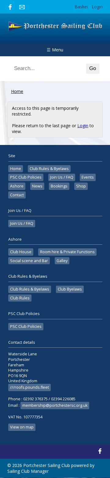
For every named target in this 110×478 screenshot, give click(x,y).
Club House (20, 251)
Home (17, 91)
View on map (22, 427)
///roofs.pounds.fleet (29, 387)
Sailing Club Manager (28, 471)
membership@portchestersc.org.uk (54, 405)
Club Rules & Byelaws (49, 168)
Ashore (17, 186)
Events (88, 177)
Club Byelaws (70, 289)
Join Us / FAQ (61, 177)
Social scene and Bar (29, 260)
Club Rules (20, 298)
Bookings (59, 186)
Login (97, 6)
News (37, 186)
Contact (17, 195)
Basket (81, 6)
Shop (81, 186)
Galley (62, 260)
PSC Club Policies (26, 177)
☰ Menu (55, 50)
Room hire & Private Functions (67, 251)
